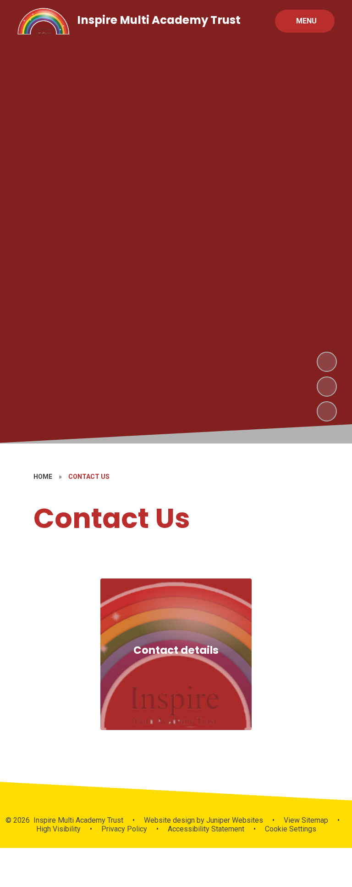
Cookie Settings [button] (290, 829)
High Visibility (58, 829)
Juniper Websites (233, 820)
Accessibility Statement (206, 829)
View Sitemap (306, 820)
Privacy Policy (124, 829)
